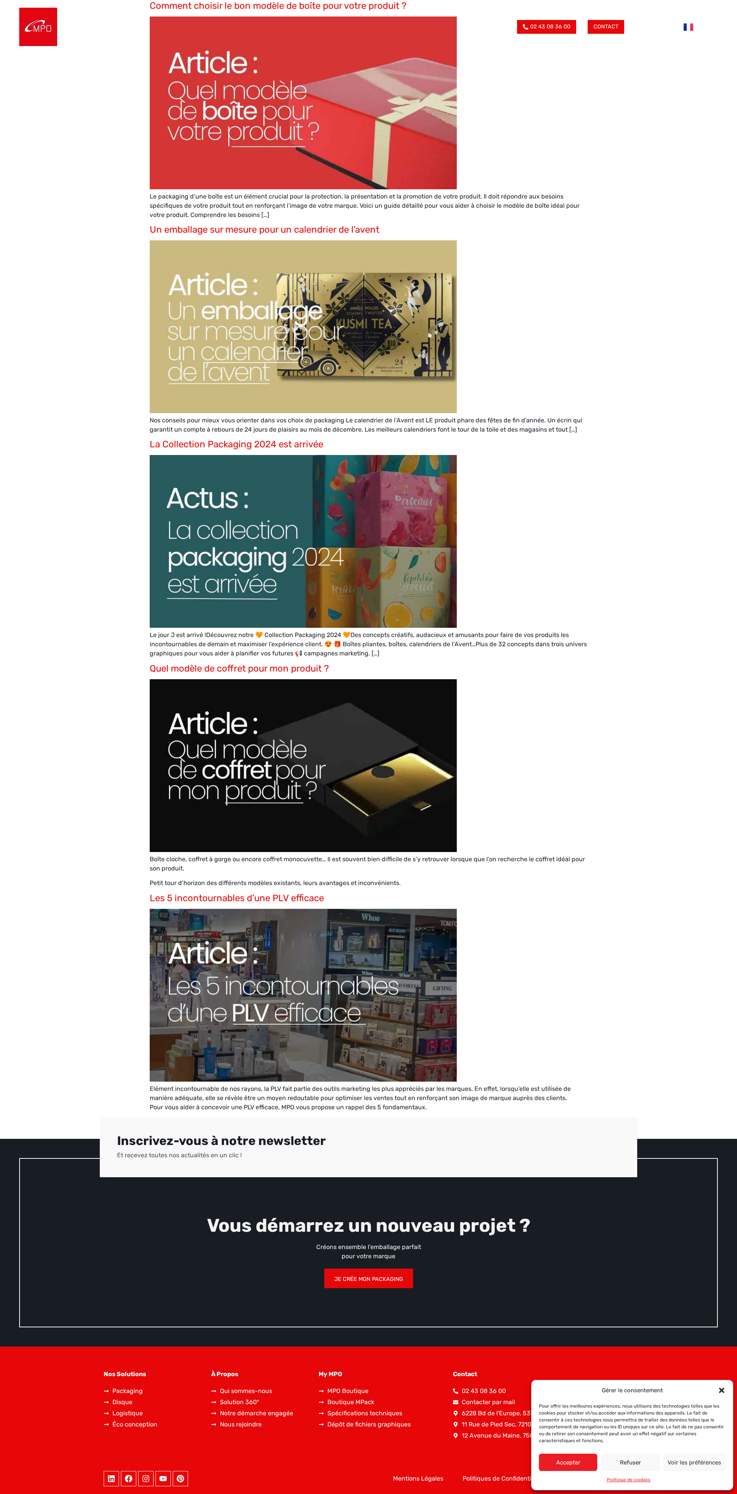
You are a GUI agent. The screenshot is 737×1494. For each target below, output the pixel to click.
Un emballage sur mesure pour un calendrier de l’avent (264, 229)
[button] (721, 1390)
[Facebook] (128, 1478)
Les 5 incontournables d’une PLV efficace (237, 898)
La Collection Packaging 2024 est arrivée (236, 444)
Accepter (568, 1462)
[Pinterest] (180, 1478)
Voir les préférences (694, 1462)
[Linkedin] (111, 1478)
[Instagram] (146, 1478)
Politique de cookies (628, 1479)
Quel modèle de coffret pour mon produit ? (239, 668)
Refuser (630, 1462)
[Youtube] (163, 1478)
